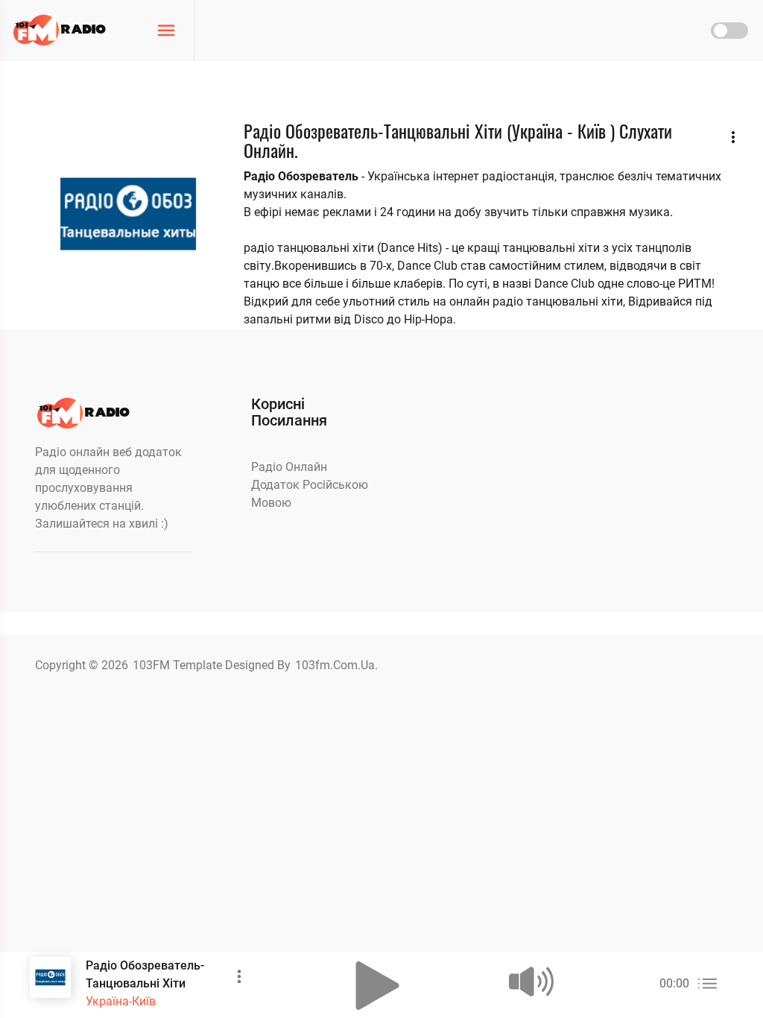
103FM (153, 665)
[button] (378, 985)
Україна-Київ (121, 1001)
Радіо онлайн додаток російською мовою (309, 485)
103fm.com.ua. (336, 665)
